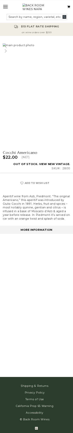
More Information (36, 229)
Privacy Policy (35, 392)
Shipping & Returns (34, 386)
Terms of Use (34, 399)
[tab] (36, 230)
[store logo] (36, 8)
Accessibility (34, 412)
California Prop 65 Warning (34, 406)
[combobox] (37, 17)
